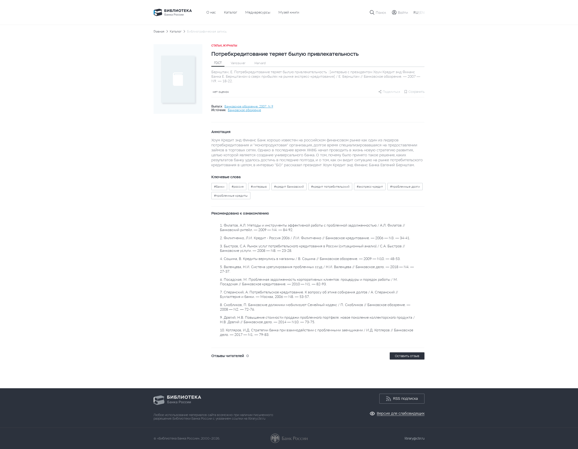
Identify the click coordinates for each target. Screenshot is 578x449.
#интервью (259, 186)
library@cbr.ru (414, 438)
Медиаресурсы (257, 12)
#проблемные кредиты (231, 195)
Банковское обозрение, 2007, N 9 (248, 106)
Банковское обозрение (244, 110)
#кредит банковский (289, 186)
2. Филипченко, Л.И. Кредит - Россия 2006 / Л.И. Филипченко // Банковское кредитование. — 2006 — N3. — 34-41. (315, 238)
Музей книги (288, 12)
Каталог (230, 12)
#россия (238, 186)
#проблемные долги (405, 186)
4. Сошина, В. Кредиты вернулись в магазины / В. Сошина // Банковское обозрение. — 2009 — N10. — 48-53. (310, 258)
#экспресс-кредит (370, 186)
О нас (211, 12)
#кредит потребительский (330, 186)
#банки (219, 186)
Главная (159, 31)
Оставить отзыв (407, 356)
